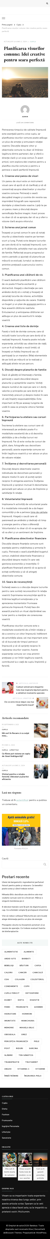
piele (36, 1041)
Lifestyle (14, 750)
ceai (6, 979)
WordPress (41, 1232)
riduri (19, 1048)
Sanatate (6, 1137)
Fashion (5, 1114)
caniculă (38, 972)
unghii (8, 1069)
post (7, 1048)
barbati (26, 958)
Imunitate (10, 1021)
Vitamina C (23, 1069)
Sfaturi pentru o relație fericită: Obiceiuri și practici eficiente (15, 777)
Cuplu (33, 42)
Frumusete (7, 1120)
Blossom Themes (14, 1232)
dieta (21, 1000)
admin (25, 117)
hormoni (27, 1014)
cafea (38, 965)
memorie (9, 1027)
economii (31, 304)
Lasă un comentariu (25, 123)
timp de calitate (39, 512)
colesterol (37, 979)
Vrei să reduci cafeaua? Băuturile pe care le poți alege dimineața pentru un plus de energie (24, 917)
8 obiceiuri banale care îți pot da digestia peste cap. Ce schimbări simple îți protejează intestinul (25, 908)
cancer (22, 972)
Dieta (4, 1108)
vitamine (40, 1069)
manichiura (27, 1021)
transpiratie (11, 1062)
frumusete (22, 1007)
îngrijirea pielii (32, 1076)
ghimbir (38, 1007)
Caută (5, 858)
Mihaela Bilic (27, 1027)
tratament (31, 1062)
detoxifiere (32, 993)
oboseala (9, 1034)
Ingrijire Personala (10, 1126)
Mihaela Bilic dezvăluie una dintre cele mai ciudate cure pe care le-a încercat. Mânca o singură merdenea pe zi (22, 897)
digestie (34, 1000)
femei (7, 1007)
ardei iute (10, 958)
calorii (8, 972)
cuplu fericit (12, 993)
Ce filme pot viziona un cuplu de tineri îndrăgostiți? (16, 755)
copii (26, 986)
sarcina (33, 1048)
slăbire (8, 1055)
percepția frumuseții (16, 1041)
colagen (20, 979)
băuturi (24, 965)
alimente (29, 952)
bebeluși (9, 965)
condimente (11, 986)
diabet (8, 1000)
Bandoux (33, 1225)
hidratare (10, 1014)
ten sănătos (26, 1055)
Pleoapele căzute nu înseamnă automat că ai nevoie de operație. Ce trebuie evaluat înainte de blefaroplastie (23, 928)
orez (24, 1034)
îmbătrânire (11, 1076)
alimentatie (11, 952)
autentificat (22, 800)
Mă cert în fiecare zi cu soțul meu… (15, 734)
